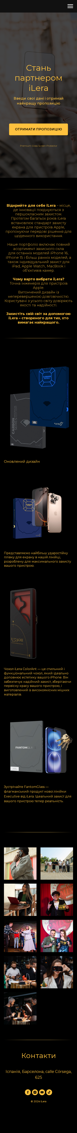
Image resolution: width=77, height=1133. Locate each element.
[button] (38, 613)
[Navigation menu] (70, 6)
